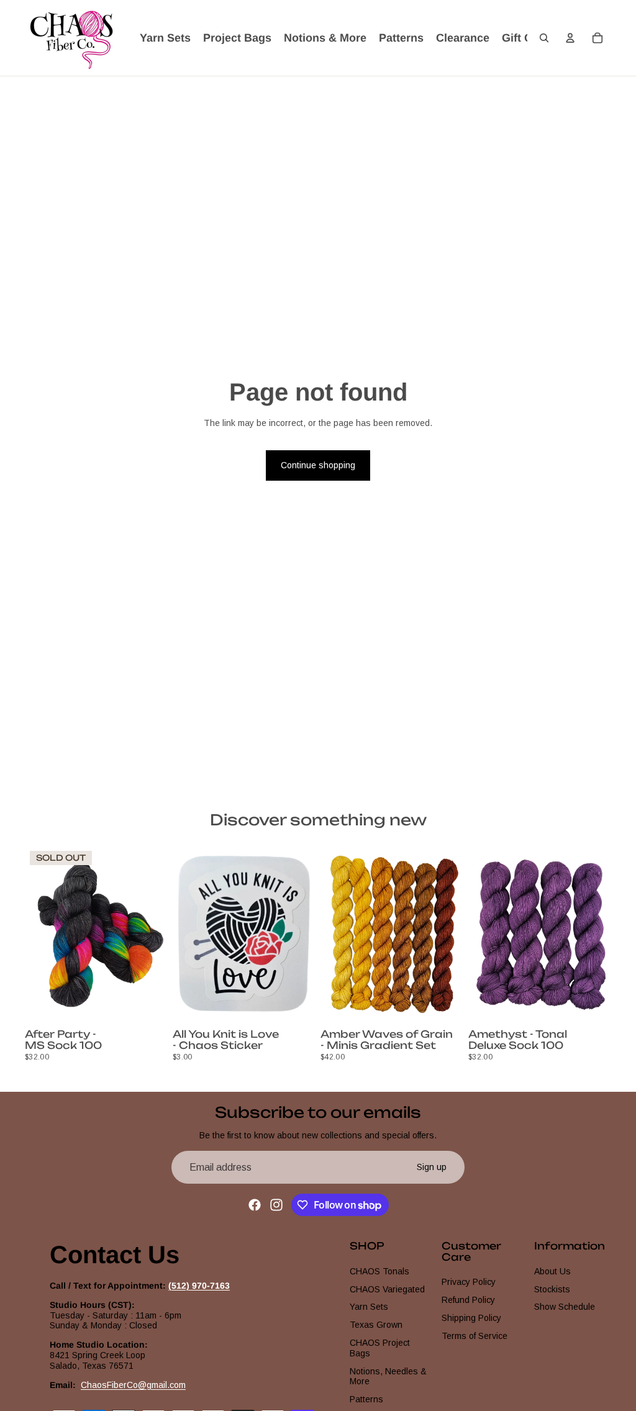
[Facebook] (254, 1204)
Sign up (432, 1167)
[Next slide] (154, 935)
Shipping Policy (471, 1318)
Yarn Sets (369, 1307)
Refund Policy (468, 1300)
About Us (552, 1271)
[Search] (544, 38)
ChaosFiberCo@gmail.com (133, 1385)
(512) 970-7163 (199, 1286)
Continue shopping (318, 465)
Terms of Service (474, 1336)
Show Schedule (564, 1307)
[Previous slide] (38, 935)
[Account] (570, 38)
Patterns (366, 1399)
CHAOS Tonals (379, 1271)
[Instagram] (276, 1204)
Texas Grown (376, 1325)
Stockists (552, 1289)
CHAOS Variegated (387, 1289)
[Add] (296, 1005)
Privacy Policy (469, 1282)
